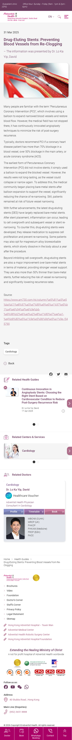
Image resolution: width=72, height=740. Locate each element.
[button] (51, 16)
